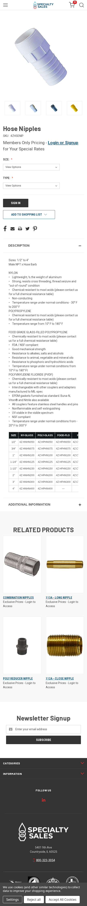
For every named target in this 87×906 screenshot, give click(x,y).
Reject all (34, 899)
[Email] (13, 228)
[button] (43, 245)
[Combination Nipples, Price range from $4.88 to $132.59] (22, 564)
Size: (6, 159)
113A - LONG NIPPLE (59, 597)
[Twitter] (27, 228)
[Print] (20, 228)
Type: (7, 178)
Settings (12, 899)
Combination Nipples (18, 597)
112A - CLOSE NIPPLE (60, 678)
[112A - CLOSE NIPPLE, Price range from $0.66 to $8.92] (65, 645)
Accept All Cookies (62, 899)
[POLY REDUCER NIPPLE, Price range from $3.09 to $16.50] (22, 645)
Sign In (15, 203)
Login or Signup (63, 142)
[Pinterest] (35, 228)
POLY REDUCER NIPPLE (18, 678)
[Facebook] (5, 228)
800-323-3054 (45, 860)
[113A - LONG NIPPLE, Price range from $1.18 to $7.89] (65, 564)
